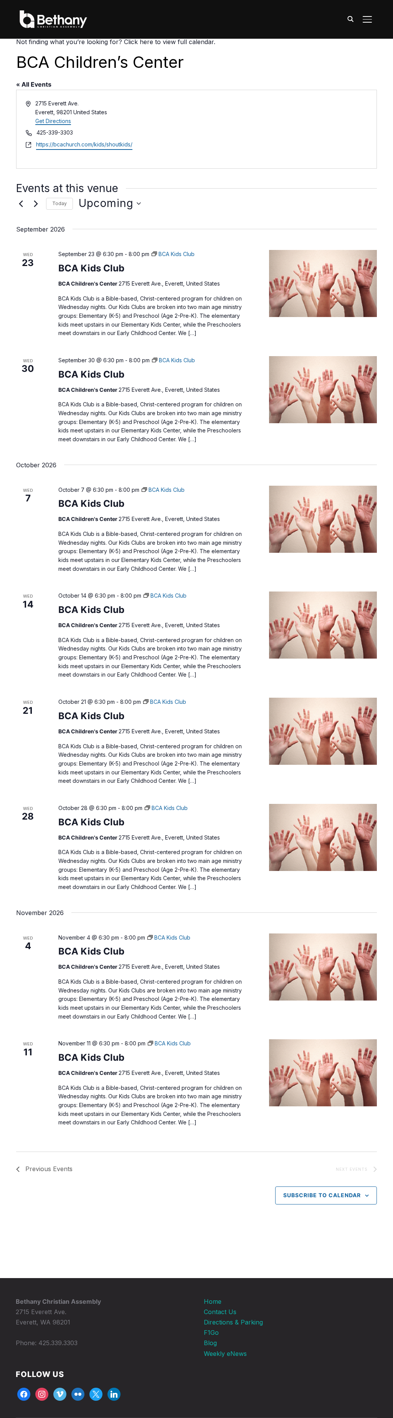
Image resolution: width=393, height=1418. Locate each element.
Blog (210, 1343)
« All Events (33, 84)
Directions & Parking (233, 1322)
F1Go (211, 1332)
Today (59, 203)
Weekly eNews (225, 1353)
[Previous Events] (20, 203)
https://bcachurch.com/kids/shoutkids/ (84, 144)
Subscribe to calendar (322, 1195)
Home (212, 1301)
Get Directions (53, 121)
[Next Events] (35, 203)
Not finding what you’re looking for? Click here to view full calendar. (115, 42)
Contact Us (220, 1312)
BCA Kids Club (91, 268)
